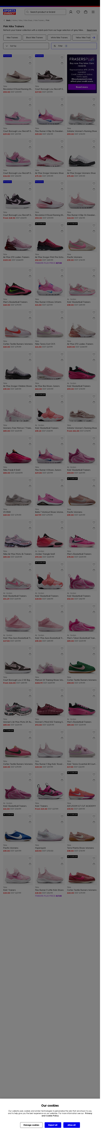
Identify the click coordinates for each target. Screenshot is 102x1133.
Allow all (72, 1125)
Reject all (52, 1125)
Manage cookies (31, 1125)
